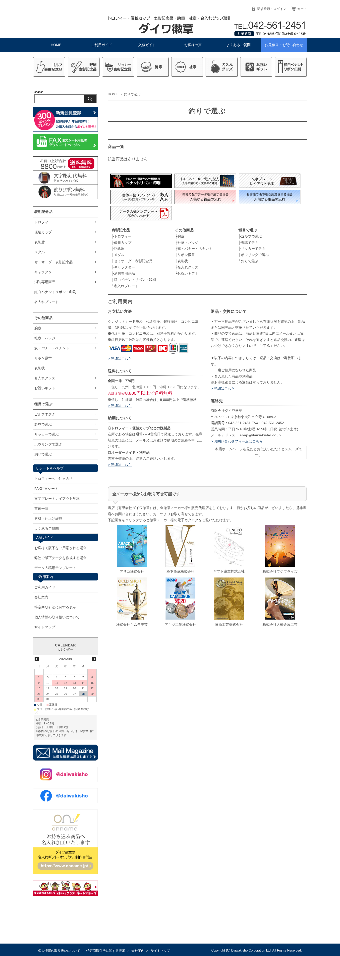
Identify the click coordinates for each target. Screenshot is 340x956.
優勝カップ (122, 243)
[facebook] (65, 802)
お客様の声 (193, 45)
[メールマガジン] (65, 759)
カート (302, 9)
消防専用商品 (124, 273)
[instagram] (65, 780)
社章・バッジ (187, 243)
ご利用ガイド (101, 45)
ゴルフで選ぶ (251, 236)
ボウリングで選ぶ (255, 255)
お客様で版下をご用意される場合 (60, 548)
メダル (119, 255)
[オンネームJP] (65, 873)
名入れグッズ (187, 267)
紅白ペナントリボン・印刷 (135, 280)
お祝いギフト (187, 273)
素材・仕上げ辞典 (48, 518)
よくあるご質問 (238, 45)
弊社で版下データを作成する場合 (60, 558)
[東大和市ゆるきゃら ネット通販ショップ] (65, 894)
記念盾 (119, 249)
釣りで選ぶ (249, 261)
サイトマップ (44, 627)
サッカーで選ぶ (253, 249)
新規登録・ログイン (271, 9)
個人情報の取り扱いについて (57, 617)
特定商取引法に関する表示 (55, 607)
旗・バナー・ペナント (194, 249)
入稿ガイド (147, 45)
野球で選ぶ (249, 243)
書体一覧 (41, 508)
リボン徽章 (186, 255)
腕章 (180, 236)
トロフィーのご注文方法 (53, 479)
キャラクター (124, 267)
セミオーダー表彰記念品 (133, 261)
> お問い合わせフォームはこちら (237, 441)
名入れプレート (126, 286)
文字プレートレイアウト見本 (57, 499)
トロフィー (122, 236)
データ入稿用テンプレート (55, 568)
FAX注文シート (46, 489)
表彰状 (182, 261)
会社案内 (41, 597)
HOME (56, 45)
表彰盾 (39, 242)
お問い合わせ (284, 45)
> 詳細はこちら (120, 359)
